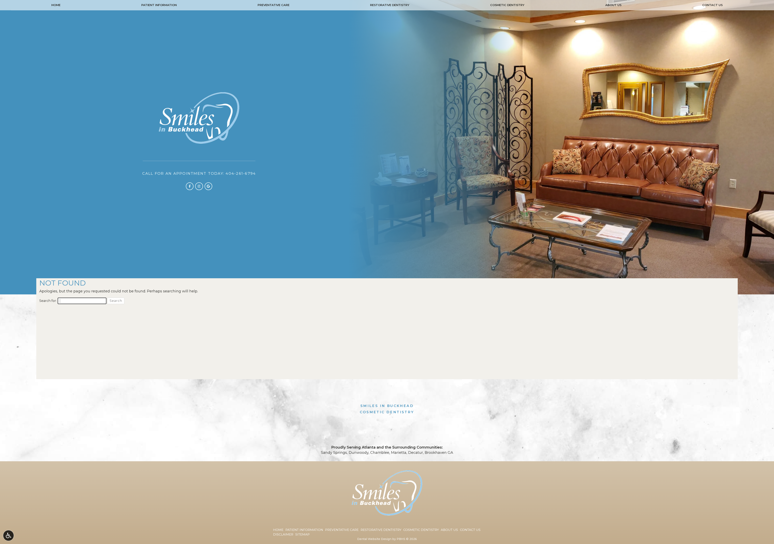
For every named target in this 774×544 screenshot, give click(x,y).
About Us (613, 5)
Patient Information (159, 5)
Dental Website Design (374, 539)
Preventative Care (273, 5)
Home (55, 5)
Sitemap (302, 534)
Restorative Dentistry (389, 5)
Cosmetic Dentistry (507, 5)
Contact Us (712, 5)
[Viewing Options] (8, 535)
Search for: (48, 301)
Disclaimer (283, 534)
